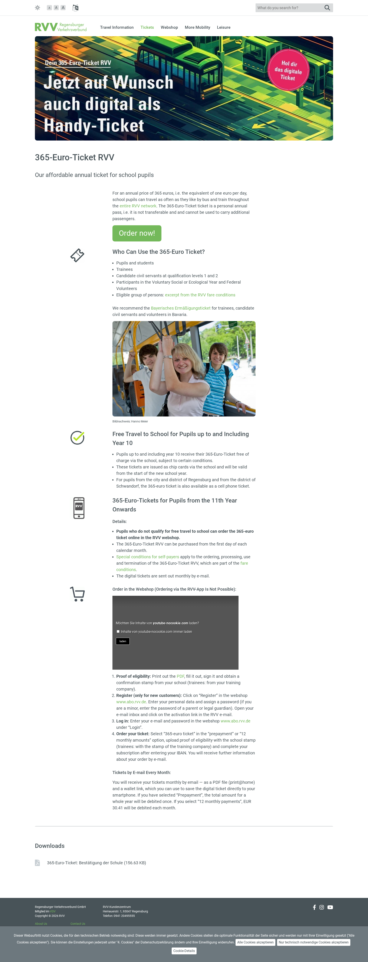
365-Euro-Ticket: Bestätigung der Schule (96, 862)
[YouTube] (330, 911)
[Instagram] (321, 911)
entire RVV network (138, 205)
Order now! (137, 233)
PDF (180, 676)
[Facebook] (314, 911)
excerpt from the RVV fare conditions (200, 294)
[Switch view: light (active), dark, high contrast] (37, 7)
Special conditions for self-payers (147, 556)
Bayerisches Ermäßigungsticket (181, 308)
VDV (53, 911)
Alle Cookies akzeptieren (255, 942)
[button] (49, 7)
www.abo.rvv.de (131, 701)
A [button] (56, 8)
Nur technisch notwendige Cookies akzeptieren (314, 942)
